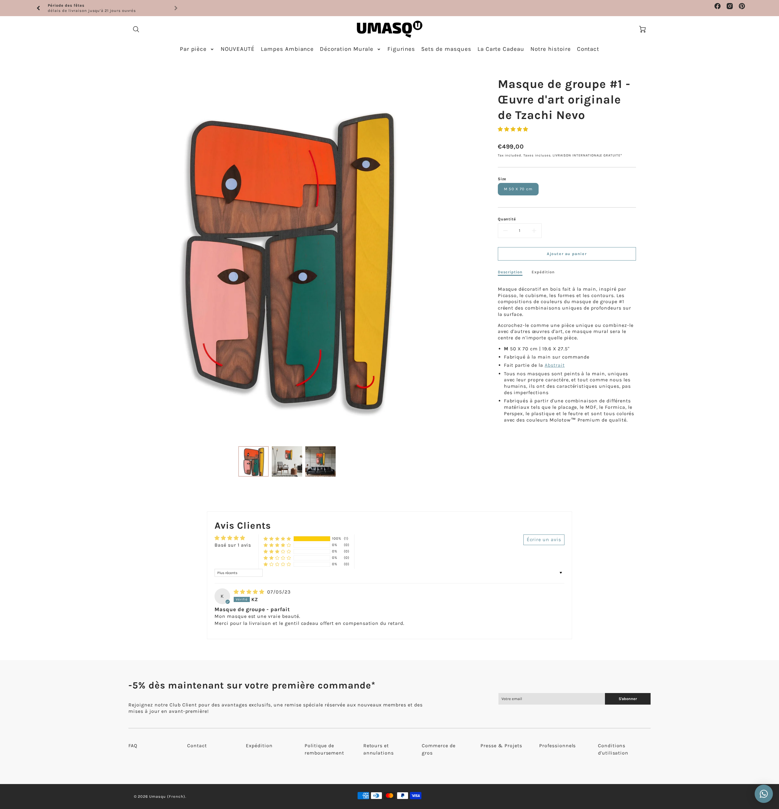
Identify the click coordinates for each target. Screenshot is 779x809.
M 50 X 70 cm (518, 189)
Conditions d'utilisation (613, 749)
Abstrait (555, 365)
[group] (107, 8)
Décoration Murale (346, 49)
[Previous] (38, 8)
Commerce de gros (439, 749)
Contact (588, 49)
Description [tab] (510, 272)
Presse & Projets (501, 745)
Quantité (507, 219)
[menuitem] (197, 49)
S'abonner (628, 698)
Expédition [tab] (543, 272)
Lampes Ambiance (287, 49)
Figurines (401, 49)
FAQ (132, 745)
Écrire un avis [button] (544, 539)
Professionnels (557, 745)
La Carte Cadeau (500, 49)
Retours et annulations (378, 749)
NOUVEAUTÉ (238, 49)
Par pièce (193, 49)
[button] (513, 129)
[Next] (448, 254)
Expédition (259, 745)
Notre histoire (550, 49)
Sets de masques (446, 49)
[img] (250, 592)
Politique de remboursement (324, 749)
